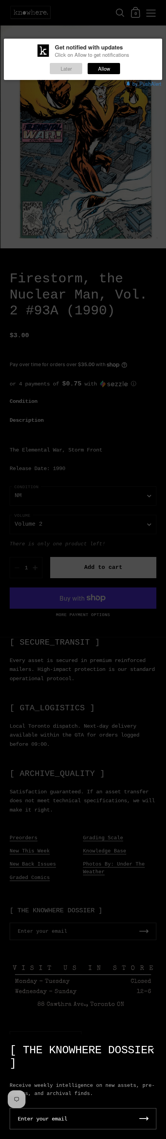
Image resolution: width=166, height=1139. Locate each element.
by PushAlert (146, 83)
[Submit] (144, 1118)
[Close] (154, 1046)
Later (66, 68)
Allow (104, 68)
